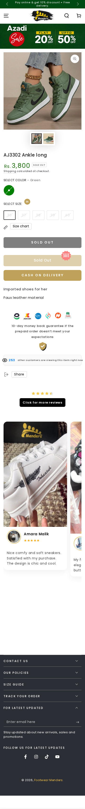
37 (24, 215)
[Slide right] (77, 4)
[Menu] (6, 16)
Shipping (10, 171)
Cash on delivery (42, 275)
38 (38, 215)
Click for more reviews (42, 402)
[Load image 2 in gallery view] (48, 138)
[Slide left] (8, 4)
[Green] (9, 190)
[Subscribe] (78, 722)
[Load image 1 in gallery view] (36, 138)
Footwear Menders (48, 780)
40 (67, 215)
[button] (66, 16)
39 (53, 215)
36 (9, 215)
